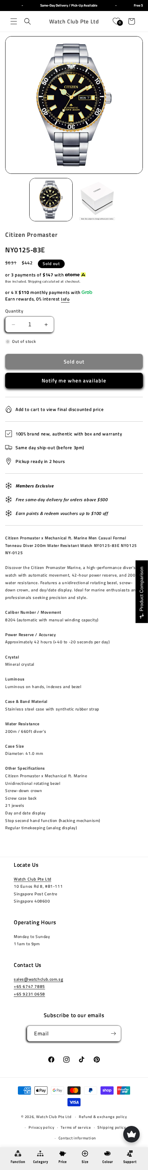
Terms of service (76, 1127)
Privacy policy (41, 1127)
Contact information (77, 1138)
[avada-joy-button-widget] (131, 1134)
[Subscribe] (113, 1033)
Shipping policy (111, 1127)
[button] (13, 21)
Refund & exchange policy (103, 1116)
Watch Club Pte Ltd (32, 879)
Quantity (14, 311)
